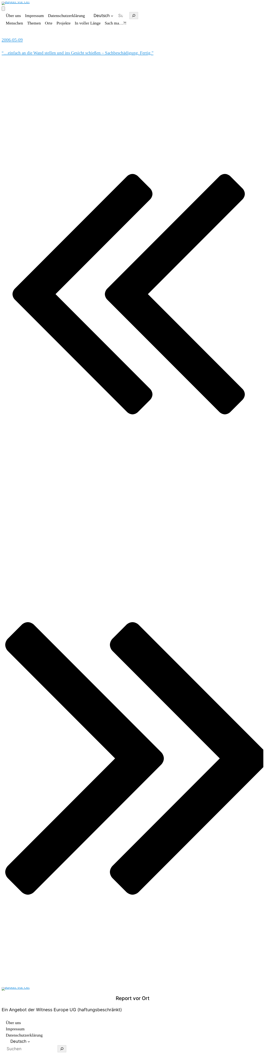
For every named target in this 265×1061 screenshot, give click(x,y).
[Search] (133, 15)
